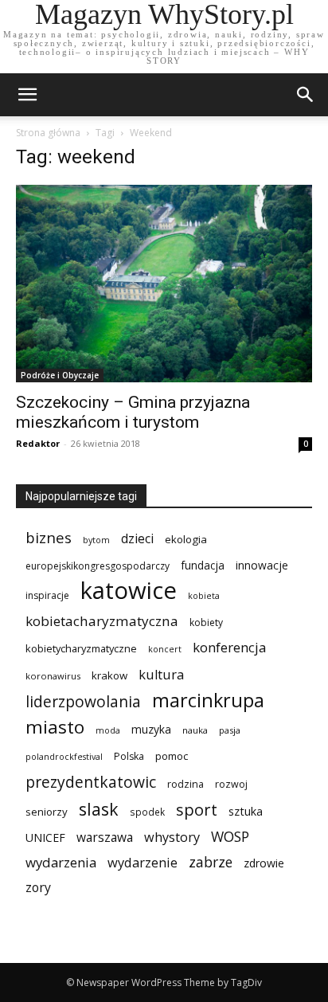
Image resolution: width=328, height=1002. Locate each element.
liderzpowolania (83, 702)
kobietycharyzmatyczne (81, 648)
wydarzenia (60, 862)
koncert (165, 649)
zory (38, 887)
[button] (305, 94)
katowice (128, 590)
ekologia (186, 539)
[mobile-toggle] (27, 94)
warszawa (104, 837)
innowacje (262, 565)
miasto (54, 726)
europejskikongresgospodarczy (97, 566)
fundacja (203, 565)
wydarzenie (142, 862)
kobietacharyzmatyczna (101, 621)
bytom (96, 540)
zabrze (210, 862)
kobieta (204, 595)
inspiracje (47, 595)
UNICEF (45, 837)
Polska (129, 756)
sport (196, 809)
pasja (229, 730)
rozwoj (231, 784)
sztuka (245, 811)
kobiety (206, 622)
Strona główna (48, 132)
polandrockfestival (64, 756)
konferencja (229, 647)
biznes (48, 537)
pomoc (171, 756)
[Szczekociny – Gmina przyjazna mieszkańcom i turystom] (164, 283)
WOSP (230, 836)
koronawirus (52, 676)
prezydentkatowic (90, 781)
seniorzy (46, 811)
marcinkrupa (208, 700)
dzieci (137, 538)
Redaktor (38, 443)
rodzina (185, 784)
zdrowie (264, 863)
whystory (172, 837)
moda (108, 730)
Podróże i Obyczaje (60, 375)
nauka (195, 730)
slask (99, 808)
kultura (161, 674)
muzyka (151, 729)
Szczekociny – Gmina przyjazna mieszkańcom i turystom (133, 412)
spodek (147, 811)
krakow (109, 675)
